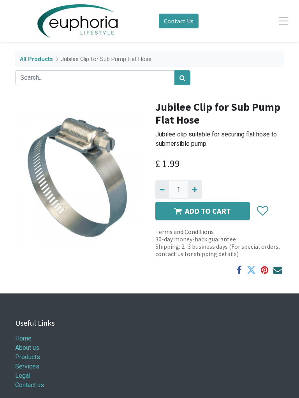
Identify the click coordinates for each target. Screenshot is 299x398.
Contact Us (178, 21)
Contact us (29, 385)
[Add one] (194, 189)
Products (27, 357)
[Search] (182, 77)
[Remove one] (162, 189)
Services (27, 366)
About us (27, 347)
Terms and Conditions (184, 232)
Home (23, 338)
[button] (262, 211)
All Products (36, 59)
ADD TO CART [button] (208, 211)
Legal (22, 375)
